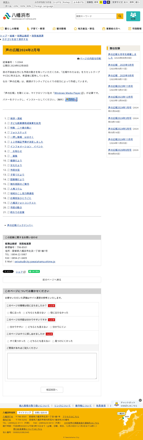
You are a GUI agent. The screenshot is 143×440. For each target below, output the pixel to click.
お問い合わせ (41, 412)
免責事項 (101, 405)
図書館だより (17, 179)
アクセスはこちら (71, 416)
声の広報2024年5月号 (120, 128)
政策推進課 (37, 35)
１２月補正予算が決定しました (26, 141)
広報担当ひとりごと (20, 198)
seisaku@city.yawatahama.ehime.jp (35, 261)
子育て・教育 (38, 28)
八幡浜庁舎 (8, 416)
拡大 (126, 2)
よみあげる (79, 2)
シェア (19, 271)
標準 (96, 2)
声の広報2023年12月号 (120, 96)
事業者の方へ (113, 28)
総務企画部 (23, 35)
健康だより (16, 160)
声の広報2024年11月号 (120, 139)
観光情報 (61, 28)
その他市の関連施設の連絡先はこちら (81, 423)
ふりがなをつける (43, 2)
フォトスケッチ (18, 132)
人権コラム (16, 188)
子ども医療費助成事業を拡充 (25, 123)
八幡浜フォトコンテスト (23, 202)
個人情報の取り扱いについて (34, 405)
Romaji (66, 2)
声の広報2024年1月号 (120, 107)
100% (22, 6)
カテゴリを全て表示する (15, 39)
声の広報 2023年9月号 (121, 75)
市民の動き (16, 207)
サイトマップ (25, 412)
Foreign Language (43, 6)
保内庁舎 (7, 419)
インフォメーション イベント (26, 146)
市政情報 (137, 28)
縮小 (137, 2)
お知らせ (16, 151)
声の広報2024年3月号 (120, 118)
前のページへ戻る (52, 279)
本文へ (6, 2)
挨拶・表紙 (16, 118)
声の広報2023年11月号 (120, 86)
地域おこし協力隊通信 (22, 193)
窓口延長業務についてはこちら (27, 429)
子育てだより (17, 174)
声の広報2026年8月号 (120, 150)
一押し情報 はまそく (22, 137)
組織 (12, 35)
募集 (13, 156)
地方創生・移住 (86, 28)
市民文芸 (15, 169)
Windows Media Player (67, 93)
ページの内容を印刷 (90, 58)
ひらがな (57, 2)
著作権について (83, 405)
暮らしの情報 (12, 28)
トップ (3, 35)
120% (15, 6)
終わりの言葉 (17, 212)
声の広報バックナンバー (20, 225)
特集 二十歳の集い (20, 127)
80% (29, 6)
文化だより (16, 165)
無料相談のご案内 (19, 184)
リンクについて (62, 405)
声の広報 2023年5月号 (121, 64)
